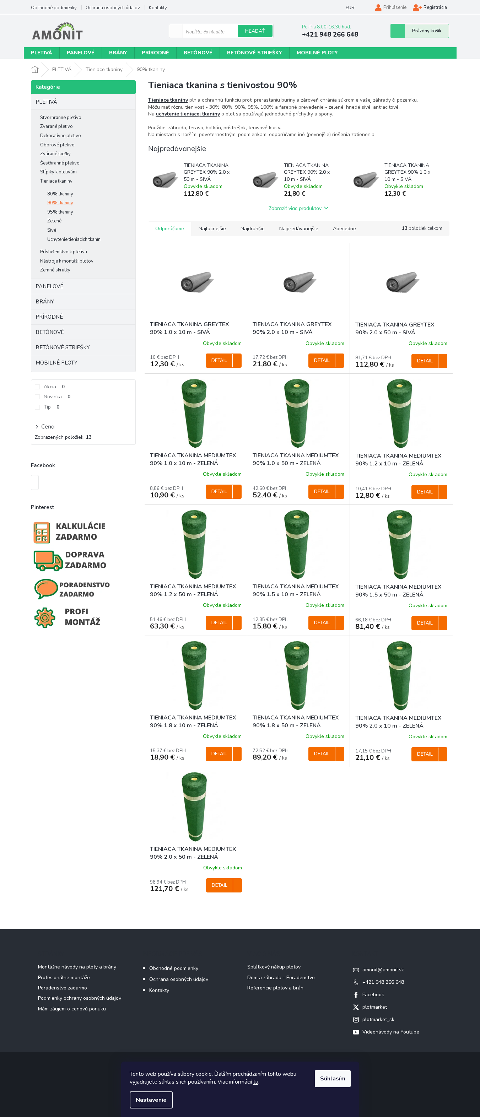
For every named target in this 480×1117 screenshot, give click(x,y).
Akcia (54, 386)
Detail (219, 360)
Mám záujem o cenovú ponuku (72, 1008)
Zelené (54, 221)
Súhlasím (332, 1079)
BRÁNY (45, 301)
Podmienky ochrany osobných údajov (79, 998)
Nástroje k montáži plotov (66, 261)
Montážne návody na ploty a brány (77, 967)
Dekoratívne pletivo (60, 136)
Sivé (51, 230)
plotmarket (374, 1007)
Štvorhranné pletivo (60, 117)
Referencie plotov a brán (275, 987)
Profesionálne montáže (64, 977)
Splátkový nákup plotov (274, 967)
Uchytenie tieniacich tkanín (74, 239)
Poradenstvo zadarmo (62, 987)
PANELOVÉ (49, 286)
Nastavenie (151, 1100)
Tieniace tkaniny (56, 181)
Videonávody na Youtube (390, 1032)
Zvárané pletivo (56, 126)
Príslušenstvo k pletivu (63, 252)
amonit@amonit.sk (383, 969)
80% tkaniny (60, 194)
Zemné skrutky (55, 270)
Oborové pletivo (57, 145)
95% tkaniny (60, 212)
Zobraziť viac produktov (295, 208)
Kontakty (158, 8)
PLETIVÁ (46, 102)
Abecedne (344, 228)
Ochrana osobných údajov (113, 8)
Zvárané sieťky (55, 154)
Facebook (373, 994)
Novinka (57, 396)
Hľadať (255, 31)
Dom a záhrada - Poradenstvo (281, 977)
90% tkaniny (60, 203)
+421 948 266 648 (383, 982)
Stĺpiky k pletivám (58, 172)
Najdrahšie (253, 228)
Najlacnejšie (212, 228)
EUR (350, 8)
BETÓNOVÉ (50, 332)
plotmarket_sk (378, 1019)
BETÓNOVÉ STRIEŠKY (63, 347)
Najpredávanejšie (298, 228)
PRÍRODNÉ (49, 316)
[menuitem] (41, 53)
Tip (51, 407)
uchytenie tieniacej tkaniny (188, 113)
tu (255, 1082)
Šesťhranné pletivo (60, 163)
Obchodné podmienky (54, 8)
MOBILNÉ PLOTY (56, 362)
